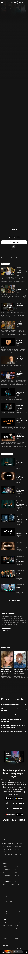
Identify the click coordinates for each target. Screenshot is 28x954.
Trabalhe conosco (7, 925)
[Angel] (13, 2)
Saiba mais (6, 630)
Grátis (4, 872)
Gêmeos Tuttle (18, 843)
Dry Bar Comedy (6, 846)
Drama (16, 866)
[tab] (3, 258)
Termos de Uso (19, 895)
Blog (3, 929)
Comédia (4, 866)
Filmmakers (18, 884)
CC (18, 237)
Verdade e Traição (7, 854)
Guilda (16, 929)
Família (16, 869)
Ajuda (16, 938)
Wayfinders (18, 854)
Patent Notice (18, 900)
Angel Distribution (19, 935)
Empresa (4, 922)
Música (4, 932)
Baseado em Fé (6, 875)
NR (10, 237)
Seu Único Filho (19, 846)
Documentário (6, 869)
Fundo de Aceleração (8, 884)
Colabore (4, 935)
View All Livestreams (14, 600)
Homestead (18, 849)
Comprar (17, 932)
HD (14, 237)
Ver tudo (4, 857)
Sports (16, 872)
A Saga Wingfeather (7, 843)
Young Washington (7, 949)
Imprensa (17, 925)
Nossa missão (18, 922)
